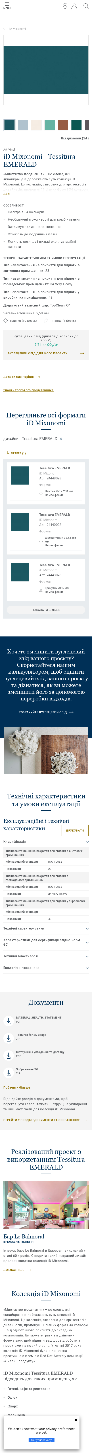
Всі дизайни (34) (75, 138)
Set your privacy (41, 1440)
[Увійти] (74, 6)
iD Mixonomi (17, 28)
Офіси (12, 1398)
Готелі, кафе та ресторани (29, 1389)
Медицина (16, 1415)
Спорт (13, 1406)
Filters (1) (18, 453)
